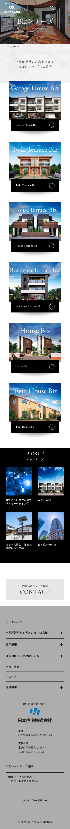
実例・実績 (13, 667)
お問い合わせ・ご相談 (20, 766)
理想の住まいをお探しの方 (22, 656)
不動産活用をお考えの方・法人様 (27, 633)
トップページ (14, 622)
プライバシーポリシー (35, 800)
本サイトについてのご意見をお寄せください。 (24, 779)
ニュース (11, 676)
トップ (8, 47)
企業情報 (11, 644)
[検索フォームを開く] (51, 7)
